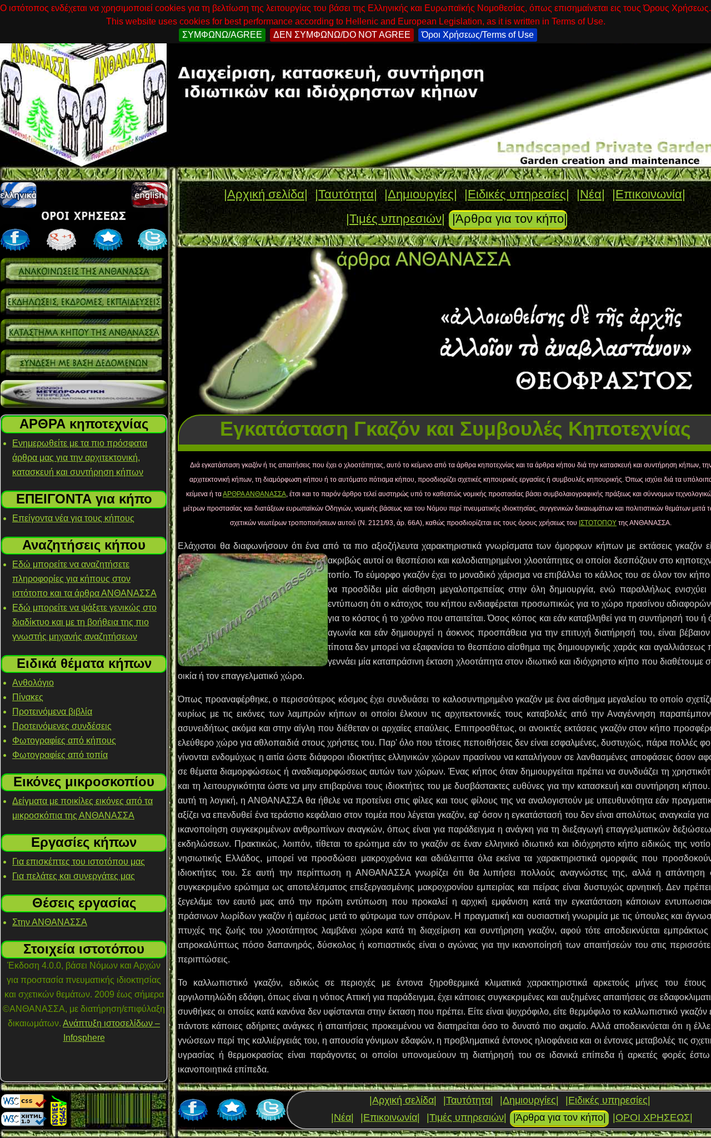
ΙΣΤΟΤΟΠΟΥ (598, 523)
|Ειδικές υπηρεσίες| (516, 194)
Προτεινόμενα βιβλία (52, 711)
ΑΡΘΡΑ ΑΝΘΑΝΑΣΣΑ (254, 494)
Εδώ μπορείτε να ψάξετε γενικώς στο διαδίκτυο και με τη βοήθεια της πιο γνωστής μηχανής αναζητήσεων (84, 622)
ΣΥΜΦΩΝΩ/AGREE (222, 34)
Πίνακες (27, 697)
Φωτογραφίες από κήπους (64, 740)
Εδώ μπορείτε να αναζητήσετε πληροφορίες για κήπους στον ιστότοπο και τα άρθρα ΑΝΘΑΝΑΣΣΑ (84, 579)
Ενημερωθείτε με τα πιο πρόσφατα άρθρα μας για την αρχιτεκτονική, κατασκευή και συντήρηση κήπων (79, 457)
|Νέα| (591, 194)
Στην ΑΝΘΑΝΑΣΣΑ (49, 922)
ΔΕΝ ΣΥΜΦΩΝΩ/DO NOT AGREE (341, 34)
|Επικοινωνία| (648, 194)
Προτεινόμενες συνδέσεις (62, 726)
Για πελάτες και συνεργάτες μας (73, 876)
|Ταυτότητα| (346, 194)
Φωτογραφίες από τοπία (60, 755)
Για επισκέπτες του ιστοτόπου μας (78, 861)
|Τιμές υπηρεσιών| (395, 219)
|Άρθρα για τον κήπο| (509, 219)
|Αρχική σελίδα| (266, 194)
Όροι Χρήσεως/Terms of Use (478, 34)
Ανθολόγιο (33, 682)
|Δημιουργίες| (420, 194)
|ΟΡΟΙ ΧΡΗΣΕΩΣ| (653, 1117)
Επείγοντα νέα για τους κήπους (73, 518)
